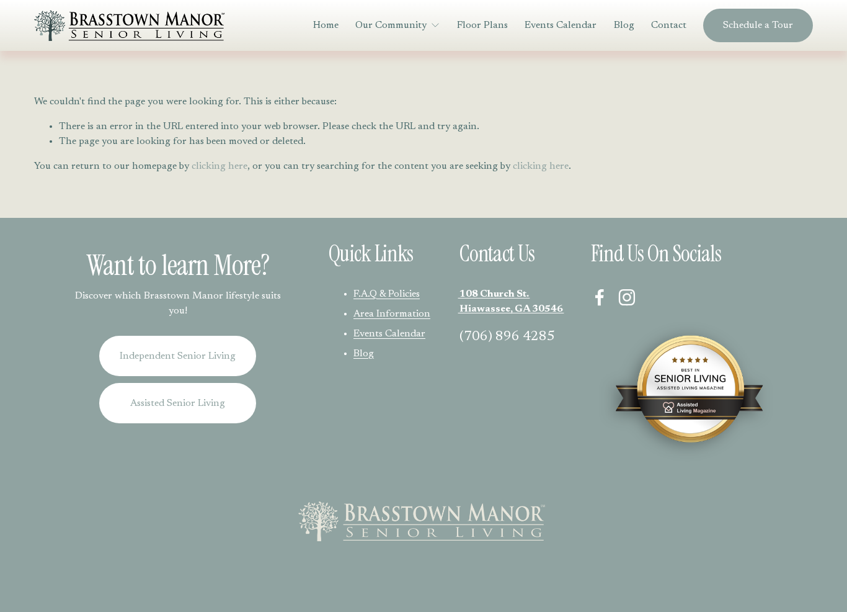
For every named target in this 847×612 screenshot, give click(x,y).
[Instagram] (627, 297)
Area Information (391, 314)
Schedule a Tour (758, 25)
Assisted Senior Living (177, 403)
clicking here (219, 166)
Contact (668, 25)
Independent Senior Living (178, 356)
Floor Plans (482, 25)
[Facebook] (599, 297)
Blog (624, 25)
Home (326, 25)
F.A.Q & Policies (386, 294)
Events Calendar (560, 25)
